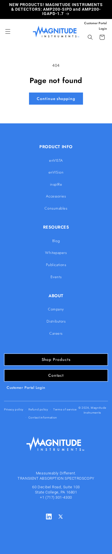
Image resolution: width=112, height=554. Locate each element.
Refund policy (38, 409)
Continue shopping (56, 98)
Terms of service (64, 409)
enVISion (56, 172)
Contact (56, 375)
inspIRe (56, 184)
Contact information (42, 417)
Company (56, 309)
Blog (56, 241)
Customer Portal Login (26, 387)
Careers (56, 333)
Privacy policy (14, 409)
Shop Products (56, 359)
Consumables (56, 208)
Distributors (56, 321)
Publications (56, 264)
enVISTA (56, 160)
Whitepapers (56, 252)
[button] (7, 31)
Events (56, 277)
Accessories (56, 196)
